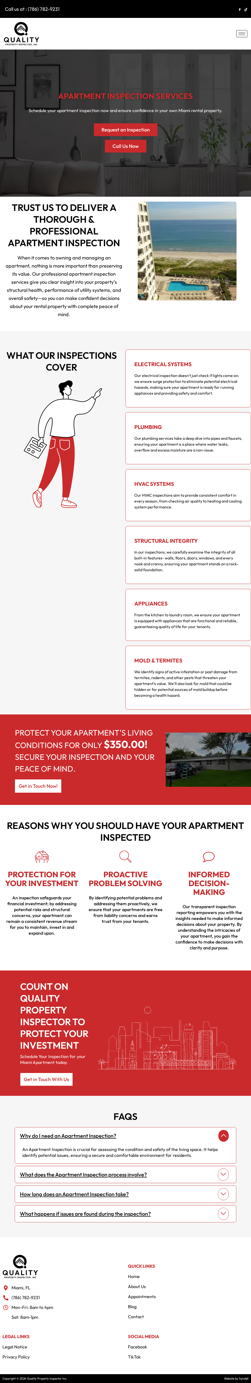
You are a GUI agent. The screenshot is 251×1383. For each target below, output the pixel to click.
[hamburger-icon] (241, 33)
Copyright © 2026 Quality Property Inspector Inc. (34, 1378)
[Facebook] (239, 9)
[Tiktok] (246, 9)
